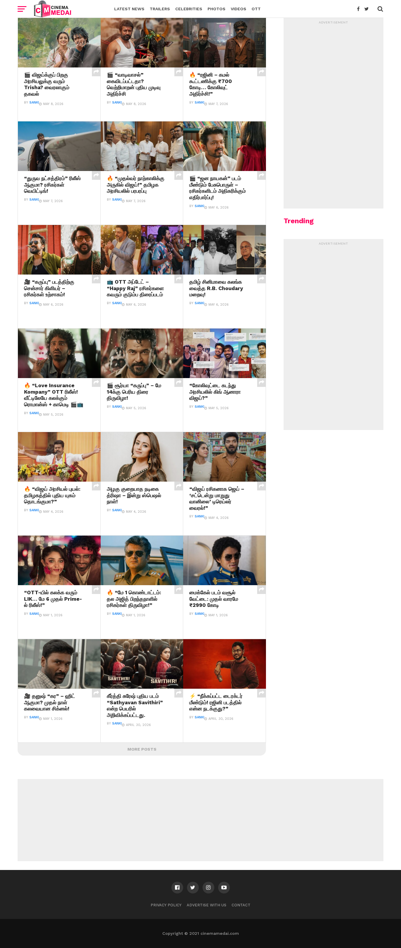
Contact (241, 905)
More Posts (141, 749)
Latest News (129, 8)
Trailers (160, 8)
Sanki (34, 102)
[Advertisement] (333, 115)
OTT (256, 8)
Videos (238, 8)
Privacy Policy (166, 905)
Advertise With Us (206, 905)
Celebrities (188, 8)
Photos (216, 8)
